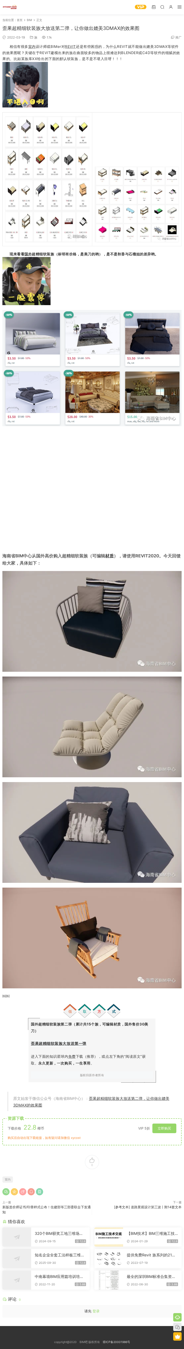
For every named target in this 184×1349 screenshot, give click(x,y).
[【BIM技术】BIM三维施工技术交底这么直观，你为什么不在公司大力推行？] (108, 1237)
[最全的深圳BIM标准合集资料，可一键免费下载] (108, 1280)
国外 (28, 254)
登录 (96, 1311)
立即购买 (164, 1128)
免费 (72, 1056)
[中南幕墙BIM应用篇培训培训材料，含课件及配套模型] (16, 1280)
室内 (32, 46)
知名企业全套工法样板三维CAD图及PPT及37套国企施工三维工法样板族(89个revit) (59, 1255)
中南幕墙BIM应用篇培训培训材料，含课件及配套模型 (59, 1276)
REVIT (70, 46)
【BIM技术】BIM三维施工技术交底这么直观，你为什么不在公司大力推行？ (152, 1233)
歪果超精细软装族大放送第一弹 (58, 1043)
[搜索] (162, 6)
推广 (178, 37)
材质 (109, 555)
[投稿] (153, 6)
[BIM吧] (9, 7)
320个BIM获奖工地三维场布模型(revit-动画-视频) (59, 1233)
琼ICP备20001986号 (116, 1342)
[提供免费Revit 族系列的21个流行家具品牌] (108, 1258)
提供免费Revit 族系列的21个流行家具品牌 (151, 1255)
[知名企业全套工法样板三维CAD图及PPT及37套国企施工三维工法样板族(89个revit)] (16, 1258)
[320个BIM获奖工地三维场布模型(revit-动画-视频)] (16, 1237)
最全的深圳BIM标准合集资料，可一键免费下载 (149, 1276)
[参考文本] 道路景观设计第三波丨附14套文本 (148, 1207)
